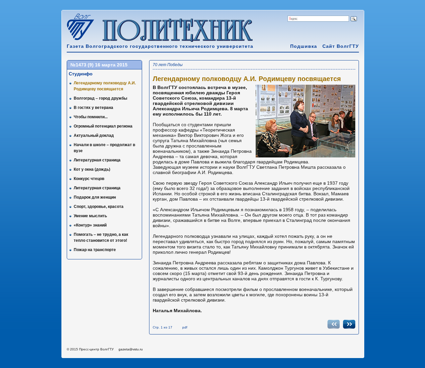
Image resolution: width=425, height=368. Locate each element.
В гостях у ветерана (93, 107)
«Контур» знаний (90, 225)
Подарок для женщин (95, 197)
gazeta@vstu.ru (131, 349)
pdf (184, 327)
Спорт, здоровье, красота (99, 206)
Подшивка (303, 46)
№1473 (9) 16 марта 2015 (99, 64)
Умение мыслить (90, 216)
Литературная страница (97, 160)
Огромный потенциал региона (103, 126)
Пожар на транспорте (95, 249)
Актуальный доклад (94, 135)
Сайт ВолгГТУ (340, 46)
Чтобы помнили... (91, 117)
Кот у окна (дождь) (92, 169)
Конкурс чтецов (89, 178)
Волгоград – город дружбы (100, 98)
